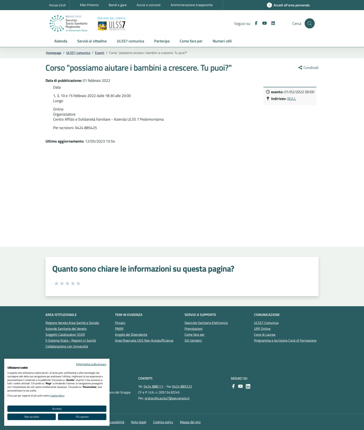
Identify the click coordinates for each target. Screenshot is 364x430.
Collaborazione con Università (67, 346)
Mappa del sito (190, 422)
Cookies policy (163, 422)
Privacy (120, 322)
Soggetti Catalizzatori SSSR (65, 334)
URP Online (262, 328)
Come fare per (195, 334)
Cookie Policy (57, 396)
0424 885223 (182, 386)
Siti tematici (193, 340)
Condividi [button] (310, 67)
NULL (291, 98)
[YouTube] (239, 386)
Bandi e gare (118, 4)
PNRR (119, 328)
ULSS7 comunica (78, 52)
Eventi (99, 52)
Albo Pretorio (89, 4)
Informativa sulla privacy (91, 364)
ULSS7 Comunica (266, 322)
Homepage (53, 52)
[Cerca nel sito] (310, 23)
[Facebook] (254, 23)
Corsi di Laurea (264, 334)
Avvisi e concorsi (149, 4)
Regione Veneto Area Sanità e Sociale (72, 322)
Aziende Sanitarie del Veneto (66, 328)
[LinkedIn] (271, 23)
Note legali (138, 422)
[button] (60, 41)
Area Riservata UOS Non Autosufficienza (144, 340)
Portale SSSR (57, 5)
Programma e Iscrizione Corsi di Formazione (285, 340)
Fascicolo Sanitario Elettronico (206, 322)
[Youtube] (263, 23)
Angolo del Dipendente (131, 334)
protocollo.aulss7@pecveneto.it (167, 398)
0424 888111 (153, 386)
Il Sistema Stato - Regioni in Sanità (71, 340)
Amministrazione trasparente (192, 4)
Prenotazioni (194, 328)
